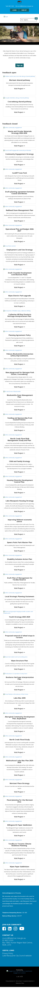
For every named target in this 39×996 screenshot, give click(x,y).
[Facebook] (4, 929)
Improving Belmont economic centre (20, 521)
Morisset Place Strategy (19, 783)
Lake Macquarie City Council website (17, 955)
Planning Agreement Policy (20, 335)
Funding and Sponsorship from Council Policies (19, 419)
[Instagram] (15, 929)
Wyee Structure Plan (19, 661)
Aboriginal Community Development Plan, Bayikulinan (20, 718)
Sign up (19, 65)
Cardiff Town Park (19, 173)
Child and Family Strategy (19, 461)
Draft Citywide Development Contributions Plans (20, 274)
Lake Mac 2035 (19, 698)
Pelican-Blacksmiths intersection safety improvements (19, 355)
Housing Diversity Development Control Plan (20, 481)
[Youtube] (21, 928)
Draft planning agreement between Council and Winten (19, 193)
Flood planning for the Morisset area (20, 801)
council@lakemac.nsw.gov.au (25, 6)
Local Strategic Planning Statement (19, 596)
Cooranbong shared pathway (19, 102)
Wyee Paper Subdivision (19, 867)
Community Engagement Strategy (19, 154)
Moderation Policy (20, 983)
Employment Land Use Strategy (20, 250)
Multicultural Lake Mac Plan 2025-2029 (20, 761)
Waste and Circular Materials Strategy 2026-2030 (20, 132)
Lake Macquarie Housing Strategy (19, 501)
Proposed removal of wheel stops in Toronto (19, 637)
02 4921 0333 (10, 6)
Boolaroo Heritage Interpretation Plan (20, 678)
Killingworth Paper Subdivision (19, 825)
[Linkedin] (10, 929)
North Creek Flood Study (19, 739)
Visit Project (18, 89)
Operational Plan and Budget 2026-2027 (20, 230)
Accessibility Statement (28, 981)
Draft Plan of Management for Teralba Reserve (19, 579)
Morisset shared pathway (19, 80)
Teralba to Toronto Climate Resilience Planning (19, 845)
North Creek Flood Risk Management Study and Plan (19, 439)
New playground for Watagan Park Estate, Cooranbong (20, 373)
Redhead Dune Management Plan (19, 210)
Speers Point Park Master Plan (19, 542)
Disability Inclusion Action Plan (19, 559)
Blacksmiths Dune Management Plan (20, 396)
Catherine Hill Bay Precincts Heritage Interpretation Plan (19, 315)
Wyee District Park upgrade (19, 296)
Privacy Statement (10, 981)
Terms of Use (18, 981)
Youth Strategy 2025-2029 (19, 617)
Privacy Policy (7, 953)
